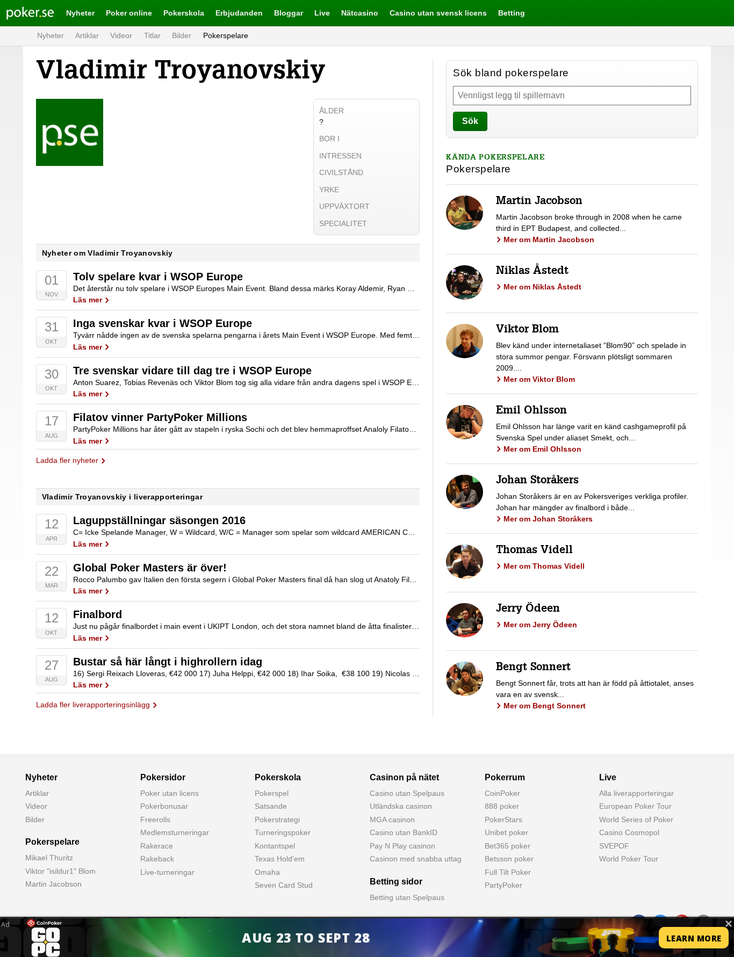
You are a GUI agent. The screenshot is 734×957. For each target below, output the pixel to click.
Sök (470, 121)
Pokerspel (272, 793)
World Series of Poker (636, 819)
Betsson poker (509, 858)
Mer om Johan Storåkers (548, 518)
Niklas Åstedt (532, 271)
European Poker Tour (635, 806)
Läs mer (87, 299)
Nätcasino (359, 13)
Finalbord (97, 614)
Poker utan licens (169, 793)
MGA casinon (392, 819)
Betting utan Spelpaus (407, 897)
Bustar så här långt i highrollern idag (167, 662)
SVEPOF (614, 846)
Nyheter (80, 13)
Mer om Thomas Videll (544, 566)
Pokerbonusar (164, 806)
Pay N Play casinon (402, 846)
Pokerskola (183, 13)
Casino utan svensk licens (438, 13)
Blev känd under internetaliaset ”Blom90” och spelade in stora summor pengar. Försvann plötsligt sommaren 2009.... (591, 356)
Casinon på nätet (404, 777)
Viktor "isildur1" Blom (60, 871)
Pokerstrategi (277, 819)
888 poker (502, 806)
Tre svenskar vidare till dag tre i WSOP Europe (192, 370)
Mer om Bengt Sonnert (544, 705)
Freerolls (155, 819)
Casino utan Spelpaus (407, 793)
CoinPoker (502, 793)
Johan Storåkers (537, 481)
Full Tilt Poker (508, 872)
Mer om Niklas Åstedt (542, 286)
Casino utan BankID (403, 832)
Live (322, 13)
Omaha (267, 872)
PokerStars (503, 819)
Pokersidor (162, 777)
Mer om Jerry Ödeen (540, 624)
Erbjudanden (239, 13)
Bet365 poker (507, 846)
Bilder (181, 35)
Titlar (152, 35)
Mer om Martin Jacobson (548, 239)
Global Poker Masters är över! (150, 568)
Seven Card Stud (284, 885)
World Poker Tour (628, 858)
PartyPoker (503, 885)
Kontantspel (275, 846)
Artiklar (87, 35)
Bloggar (288, 13)
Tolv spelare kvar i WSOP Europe (158, 276)
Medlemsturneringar (174, 832)
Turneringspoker (283, 832)
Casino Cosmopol (629, 832)
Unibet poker (506, 832)
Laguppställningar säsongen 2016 (159, 520)
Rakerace (156, 846)
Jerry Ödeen (528, 609)
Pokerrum (505, 777)
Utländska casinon (401, 806)
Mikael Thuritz (49, 857)
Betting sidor (396, 881)
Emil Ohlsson (531, 411)
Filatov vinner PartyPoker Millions (160, 417)
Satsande (271, 806)
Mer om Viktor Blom (539, 379)
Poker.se (21, 13)
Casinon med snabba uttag (416, 858)
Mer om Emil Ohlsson (542, 449)
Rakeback (157, 858)
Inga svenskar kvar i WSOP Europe (162, 323)
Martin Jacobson (539, 202)
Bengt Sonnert (533, 668)
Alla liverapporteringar (636, 793)
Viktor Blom (527, 330)
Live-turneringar (167, 872)
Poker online (129, 13)
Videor (121, 35)
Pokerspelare (225, 35)
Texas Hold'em (280, 858)
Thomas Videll (534, 551)
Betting (511, 13)
